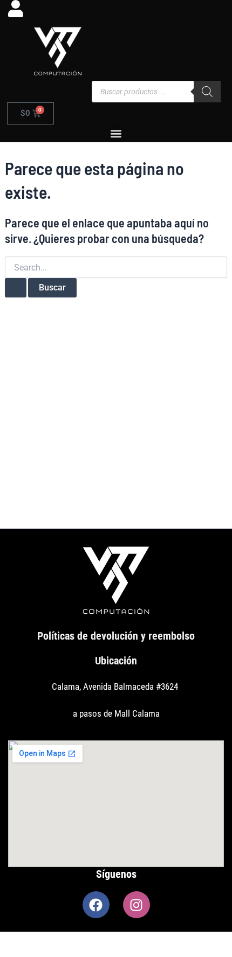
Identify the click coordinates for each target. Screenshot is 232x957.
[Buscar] (207, 91)
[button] (116, 133)
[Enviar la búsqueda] (15, 287)
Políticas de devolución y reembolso (116, 635)
